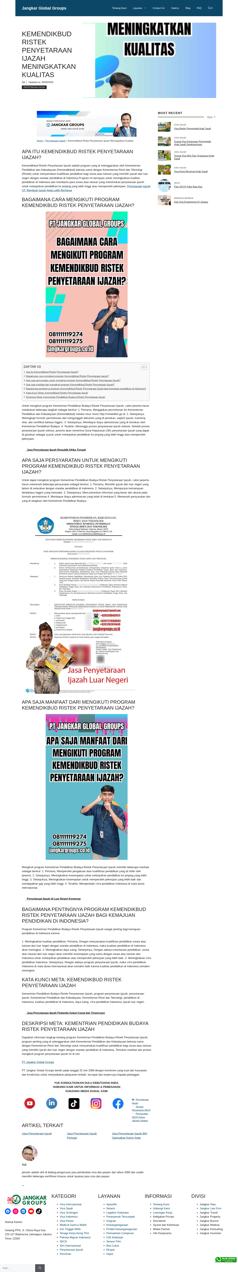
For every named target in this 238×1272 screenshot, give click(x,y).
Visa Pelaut (67, 1220)
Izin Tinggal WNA (70, 1229)
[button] (210, 8)
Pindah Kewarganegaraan (121, 1229)
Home (40, 140)
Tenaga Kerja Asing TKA (74, 1233)
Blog (188, 8)
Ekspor (110, 1249)
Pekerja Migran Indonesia (75, 1237)
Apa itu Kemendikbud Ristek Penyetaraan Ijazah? (52, 372)
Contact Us (159, 8)
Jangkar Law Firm (210, 1208)
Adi (23, 82)
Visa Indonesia (69, 1216)
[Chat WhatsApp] (225, 1260)
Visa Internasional (70, 1204)
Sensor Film (113, 1241)
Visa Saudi (66, 1208)
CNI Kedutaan (114, 1237)
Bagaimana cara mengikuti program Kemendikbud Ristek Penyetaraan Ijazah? (67, 376)
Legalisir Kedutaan (117, 1212)
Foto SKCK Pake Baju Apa (188, 186)
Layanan (137, 8)
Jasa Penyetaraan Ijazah (37, 1133)
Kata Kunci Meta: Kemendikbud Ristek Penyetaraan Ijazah (57, 392)
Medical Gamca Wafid (73, 1224)
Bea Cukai (112, 1245)
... (23, 1184)
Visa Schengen (69, 1212)
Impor (109, 1253)
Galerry (175, 8)
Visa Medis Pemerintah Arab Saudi (192, 128)
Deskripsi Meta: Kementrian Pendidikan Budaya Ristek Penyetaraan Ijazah (65, 397)
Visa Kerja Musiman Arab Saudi (191, 171)
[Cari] (40, 1268)
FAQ (199, 8)
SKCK (63, 1241)
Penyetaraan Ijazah (34, 87)
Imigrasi (111, 1220)
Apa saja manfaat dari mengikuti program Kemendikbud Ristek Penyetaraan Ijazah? (70, 384)
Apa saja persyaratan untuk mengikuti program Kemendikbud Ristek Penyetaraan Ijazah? (73, 380)
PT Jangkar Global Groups (38, 1062)
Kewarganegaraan (117, 1224)
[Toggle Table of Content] (142, 367)
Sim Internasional (70, 1245)
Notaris (110, 1208)
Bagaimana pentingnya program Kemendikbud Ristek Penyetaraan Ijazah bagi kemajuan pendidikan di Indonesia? (86, 388)
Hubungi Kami (161, 1208)
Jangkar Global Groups (44, 8)
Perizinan (65, 1253)
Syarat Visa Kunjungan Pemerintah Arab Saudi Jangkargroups (192, 143)
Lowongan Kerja (162, 1212)
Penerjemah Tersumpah (120, 1216)
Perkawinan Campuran (120, 1233)
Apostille (111, 1204)
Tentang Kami (119, 8)
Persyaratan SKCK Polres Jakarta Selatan (140, 1117)
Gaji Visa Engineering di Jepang (191, 202)
